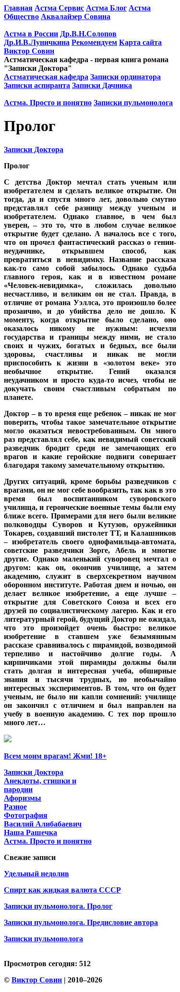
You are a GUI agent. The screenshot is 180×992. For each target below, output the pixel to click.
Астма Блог (106, 8)
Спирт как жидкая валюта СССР (62, 890)
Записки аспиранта (37, 85)
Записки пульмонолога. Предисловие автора (81, 922)
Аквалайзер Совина (75, 16)
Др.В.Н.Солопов (88, 34)
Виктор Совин (29, 51)
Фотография (26, 815)
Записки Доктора (33, 149)
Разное (15, 807)
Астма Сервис (59, 8)
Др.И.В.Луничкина (37, 42)
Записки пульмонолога (133, 103)
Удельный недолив (36, 874)
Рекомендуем (94, 42)
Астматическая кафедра (46, 77)
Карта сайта (140, 42)
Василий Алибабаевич (43, 824)
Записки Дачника (102, 85)
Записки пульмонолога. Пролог (58, 906)
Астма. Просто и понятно (48, 103)
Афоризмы (22, 798)
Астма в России (31, 34)
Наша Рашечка (30, 832)
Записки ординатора (125, 77)
